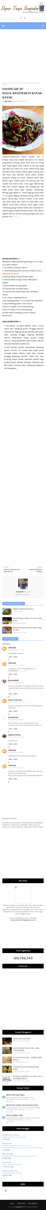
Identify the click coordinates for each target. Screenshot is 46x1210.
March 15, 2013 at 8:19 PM (16, 665)
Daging (10, 83)
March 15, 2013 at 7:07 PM (16, 650)
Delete (15, 657)
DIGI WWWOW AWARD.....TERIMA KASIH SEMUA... (27, 1058)
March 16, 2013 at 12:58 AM (16, 702)
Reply (10, 657)
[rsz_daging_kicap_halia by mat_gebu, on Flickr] (23, 153)
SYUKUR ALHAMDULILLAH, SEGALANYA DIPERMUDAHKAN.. (27, 1077)
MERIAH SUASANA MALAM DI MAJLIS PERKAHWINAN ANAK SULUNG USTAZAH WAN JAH (22, 1146)
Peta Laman (21, 1203)
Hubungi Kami (32, 1203)
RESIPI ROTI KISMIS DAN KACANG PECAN (22, 1105)
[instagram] (25, 18)
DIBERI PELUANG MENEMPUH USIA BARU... (26, 1068)
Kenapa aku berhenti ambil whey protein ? (19, 1156)
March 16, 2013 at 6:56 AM (16, 719)
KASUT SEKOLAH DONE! (11, 1164)
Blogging (10, 1207)
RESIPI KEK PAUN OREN (21, 1039)
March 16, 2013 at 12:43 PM (16, 737)
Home (4, 83)
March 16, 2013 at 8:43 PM (16, 752)
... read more (33, 1099)
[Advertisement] (23, 56)
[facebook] (21, 18)
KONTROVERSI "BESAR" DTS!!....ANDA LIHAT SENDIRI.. (26, 1049)
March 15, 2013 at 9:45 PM (16, 682)
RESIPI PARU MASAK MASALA (23, 609)
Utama (12, 1203)
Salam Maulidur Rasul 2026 (13, 1137)
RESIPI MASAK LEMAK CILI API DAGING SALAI (27, 619)
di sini (15, 216)
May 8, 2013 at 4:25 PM (15, 767)
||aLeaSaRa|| (13, 680)
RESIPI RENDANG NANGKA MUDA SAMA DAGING (27, 629)
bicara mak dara (15, 700)
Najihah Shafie (14, 735)
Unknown (12, 648)
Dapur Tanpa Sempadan (30, 1207)
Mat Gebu (8, 101)
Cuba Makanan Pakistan (12, 1173)
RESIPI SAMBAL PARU (14, 1115)
